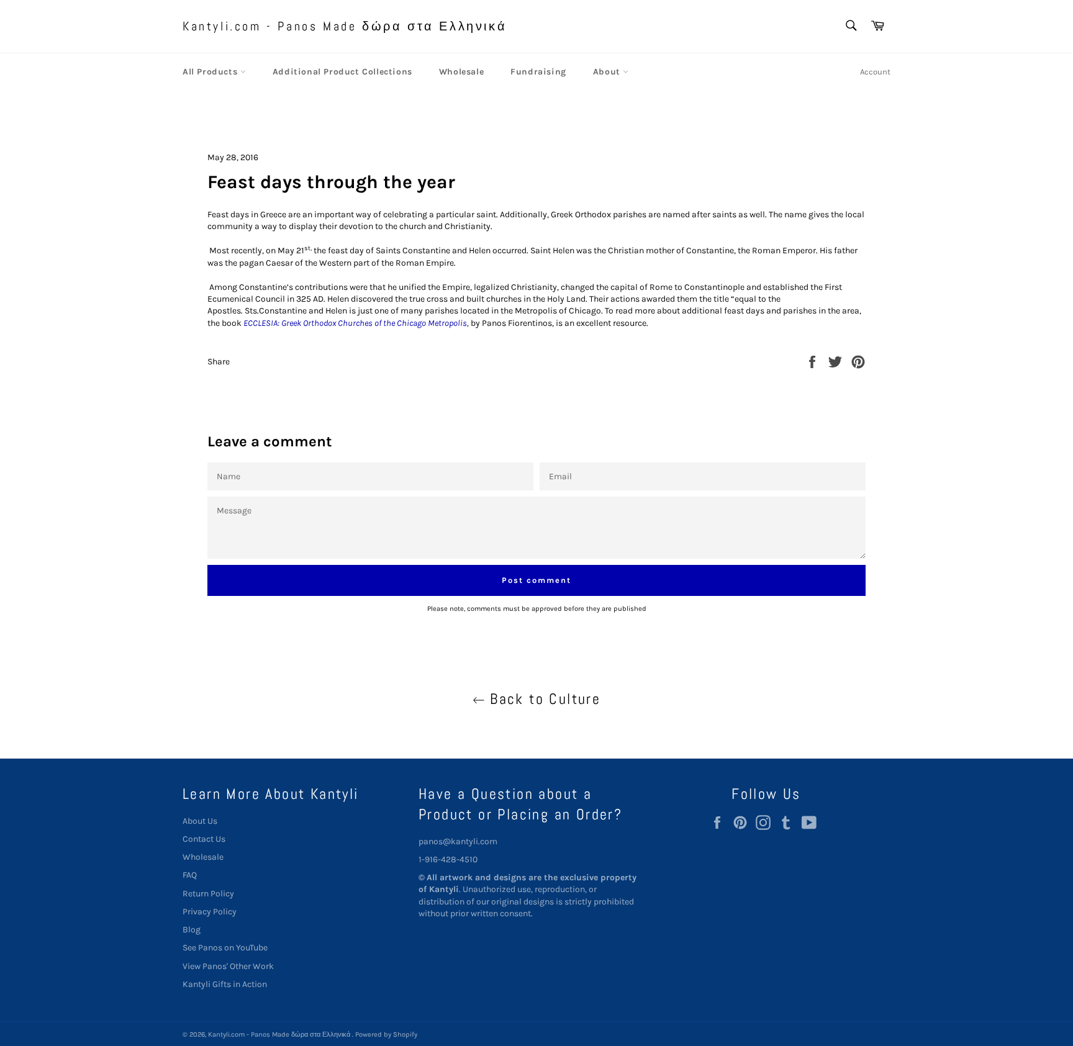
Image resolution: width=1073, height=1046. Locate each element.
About (608, 71)
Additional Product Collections (342, 71)
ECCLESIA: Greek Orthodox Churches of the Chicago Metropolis (355, 323)
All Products (211, 71)
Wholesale (461, 71)
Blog (192, 929)
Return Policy (208, 893)
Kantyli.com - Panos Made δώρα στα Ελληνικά (345, 26)
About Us (200, 821)
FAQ (190, 875)
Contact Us (204, 839)
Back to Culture (542, 698)
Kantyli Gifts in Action (225, 984)
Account (875, 71)
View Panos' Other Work (228, 966)
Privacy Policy (210, 911)
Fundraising (538, 71)
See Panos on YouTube (225, 947)
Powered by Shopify (386, 1034)
